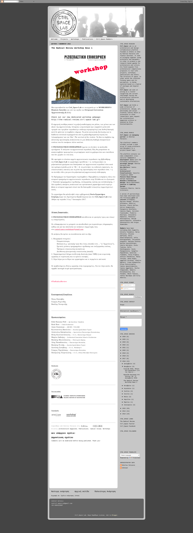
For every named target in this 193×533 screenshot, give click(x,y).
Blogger (114, 515)
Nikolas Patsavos (128, 465)
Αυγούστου (128, 388)
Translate (136, 458)
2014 (124, 411)
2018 (124, 356)
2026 (124, 336)
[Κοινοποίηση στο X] (98, 426)
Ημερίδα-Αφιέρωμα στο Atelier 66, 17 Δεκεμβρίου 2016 (132, 376)
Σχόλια (125, 288)
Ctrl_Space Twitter (127, 424)
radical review (95, 429)
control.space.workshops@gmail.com (69, 229)
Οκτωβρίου (128, 385)
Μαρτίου (127, 402)
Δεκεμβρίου (128, 363)
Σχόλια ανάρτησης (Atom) (70, 495)
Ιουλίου (127, 391)
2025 (124, 339)
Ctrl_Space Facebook (127, 426)
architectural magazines (68, 429)
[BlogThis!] (96, 426)
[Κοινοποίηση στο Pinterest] (101, 426)
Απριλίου (127, 399)
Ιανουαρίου (128, 405)
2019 (124, 353)
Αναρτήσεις (127, 285)
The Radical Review (127, 421)
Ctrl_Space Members (104, 39)
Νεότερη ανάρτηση (60, 491)
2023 (124, 342)
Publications (87, 39)
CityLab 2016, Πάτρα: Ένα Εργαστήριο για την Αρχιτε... (132, 370)
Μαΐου (126, 397)
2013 (124, 414)
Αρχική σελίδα (82, 491)
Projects (64, 39)
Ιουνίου (127, 394)
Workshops (75, 39)
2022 (124, 345)
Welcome (54, 39)
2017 (124, 358)
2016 (124, 361)
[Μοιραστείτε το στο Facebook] (100, 426)
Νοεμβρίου (128, 366)
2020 (124, 350)
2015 (124, 408)
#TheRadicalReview (59, 281)
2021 (124, 347)
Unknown (125, 468)
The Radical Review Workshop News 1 (131, 381)
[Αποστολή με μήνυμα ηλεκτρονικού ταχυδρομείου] (94, 426)
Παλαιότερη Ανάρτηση (105, 491)
